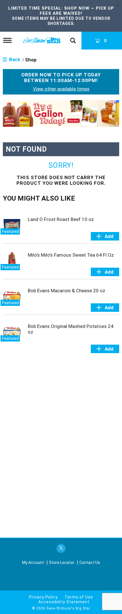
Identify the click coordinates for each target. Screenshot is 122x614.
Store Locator (61, 562)
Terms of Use (79, 597)
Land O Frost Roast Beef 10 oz (61, 219)
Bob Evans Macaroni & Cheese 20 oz (66, 290)
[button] (61, 113)
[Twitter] (61, 548)
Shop (31, 60)
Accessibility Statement (63, 602)
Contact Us (89, 562)
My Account (33, 562)
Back (14, 59)
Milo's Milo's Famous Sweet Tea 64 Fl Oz (71, 255)
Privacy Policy (43, 597)
